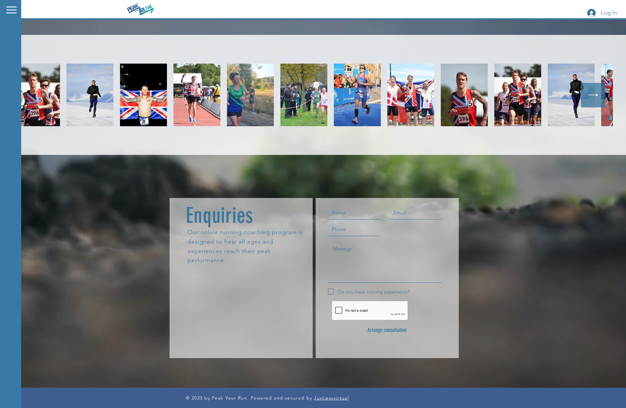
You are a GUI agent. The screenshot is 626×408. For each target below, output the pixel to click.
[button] (12, 10)
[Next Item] (593, 95)
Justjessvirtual (331, 398)
